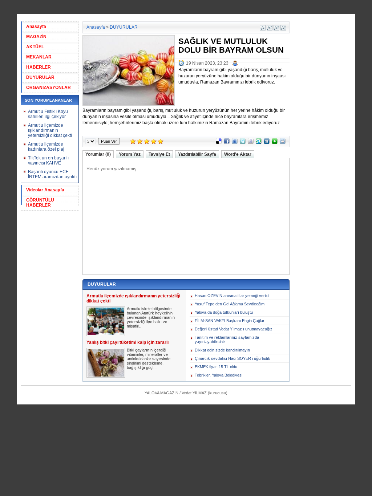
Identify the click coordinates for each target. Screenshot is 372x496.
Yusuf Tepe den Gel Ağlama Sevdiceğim (229, 304)
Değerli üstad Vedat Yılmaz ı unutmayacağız (233, 329)
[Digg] (267, 142)
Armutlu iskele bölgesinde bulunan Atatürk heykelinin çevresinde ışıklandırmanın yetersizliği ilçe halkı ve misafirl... (151, 317)
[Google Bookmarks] (251, 142)
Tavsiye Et (159, 154)
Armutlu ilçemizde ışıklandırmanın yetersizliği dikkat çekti (50, 130)
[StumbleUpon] (259, 142)
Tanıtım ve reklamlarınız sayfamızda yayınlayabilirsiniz (227, 339)
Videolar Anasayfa (45, 189)
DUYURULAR (40, 77)
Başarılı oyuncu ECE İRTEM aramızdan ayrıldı (52, 174)
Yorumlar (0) (98, 154)
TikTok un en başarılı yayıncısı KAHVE (48, 160)
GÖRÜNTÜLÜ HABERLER (40, 203)
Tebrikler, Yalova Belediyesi (218, 375)
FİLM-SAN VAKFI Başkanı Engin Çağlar (229, 320)
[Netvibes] (275, 142)
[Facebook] (227, 142)
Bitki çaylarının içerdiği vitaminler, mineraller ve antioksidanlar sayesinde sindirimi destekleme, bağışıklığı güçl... (148, 359)
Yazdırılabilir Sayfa (197, 154)
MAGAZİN (36, 36)
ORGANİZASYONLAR (48, 87)
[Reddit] (283, 142)
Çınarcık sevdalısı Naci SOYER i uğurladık (232, 358)
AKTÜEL (35, 46)
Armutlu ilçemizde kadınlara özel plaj (46, 147)
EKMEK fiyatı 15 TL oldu (216, 367)
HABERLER (38, 67)
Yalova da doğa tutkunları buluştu (224, 312)
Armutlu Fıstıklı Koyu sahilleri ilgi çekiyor (48, 114)
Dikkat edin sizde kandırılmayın (222, 350)
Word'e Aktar (237, 154)
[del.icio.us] (219, 142)
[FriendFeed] (235, 142)
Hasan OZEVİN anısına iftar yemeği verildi (232, 295)
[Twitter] (243, 142)
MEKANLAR (39, 57)
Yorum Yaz (130, 154)
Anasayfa (36, 26)
